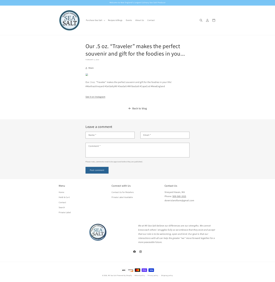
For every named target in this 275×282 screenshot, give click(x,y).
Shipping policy (167, 275)
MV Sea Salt (112, 275)
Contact (62, 202)
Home (61, 192)
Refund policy (140, 275)
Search (62, 207)
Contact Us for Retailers (123, 192)
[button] (95, 20)
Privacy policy (153, 275)
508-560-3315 (179, 196)
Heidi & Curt (64, 197)
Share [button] (91, 68)
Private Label (65, 212)
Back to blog (139, 108)
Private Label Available (122, 197)
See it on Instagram (95, 96)
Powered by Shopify (124, 275)
